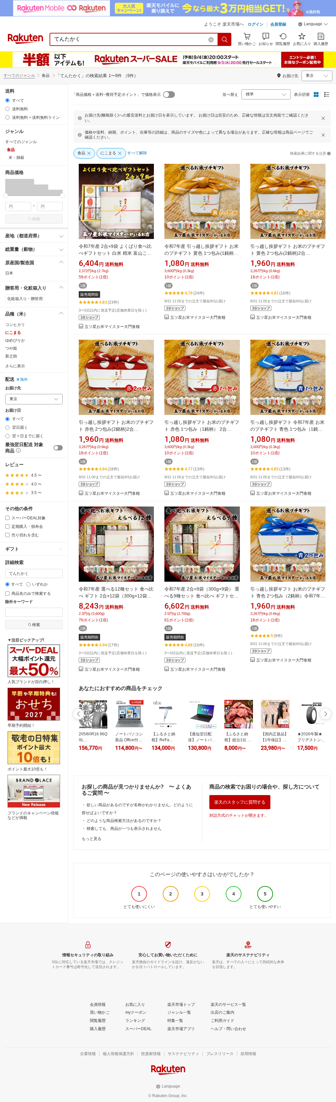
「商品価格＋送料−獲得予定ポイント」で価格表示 (116, 94)
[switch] (58, 447)
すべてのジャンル (19, 75)
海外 (24, 379)
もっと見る (91, 838)
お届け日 (13, 410)
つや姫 (11, 348)
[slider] (5, 195)
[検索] (224, 39)
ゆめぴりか (15, 340)
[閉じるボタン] (323, 118)
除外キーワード (19, 602)
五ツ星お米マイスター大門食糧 (112, 327)
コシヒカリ (15, 324)
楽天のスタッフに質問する (239, 802)
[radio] (7, 100)
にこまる (13, 332)
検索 (36, 219)
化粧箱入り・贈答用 (25, 298)
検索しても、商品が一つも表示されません (124, 828)
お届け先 (13, 388)
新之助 (11, 356)
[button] (313, 25)
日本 (9, 273)
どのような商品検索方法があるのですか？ (124, 820)
